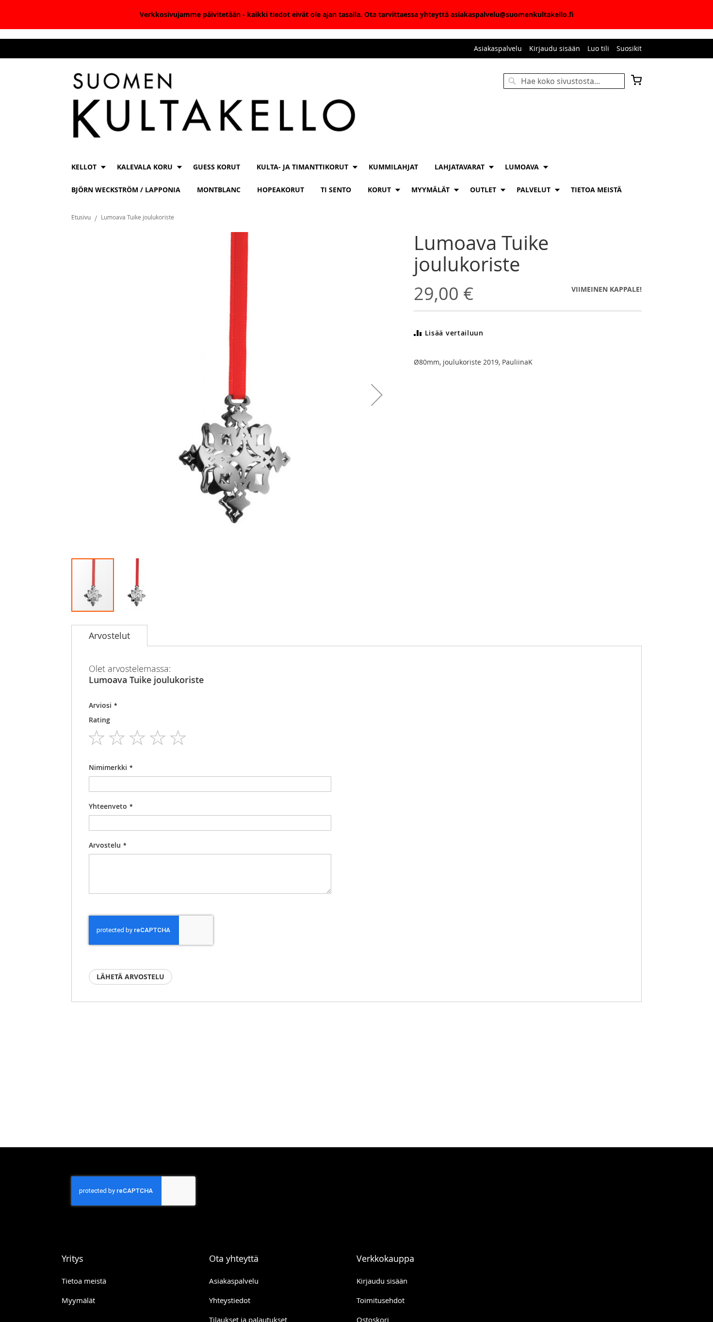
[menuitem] (85, 166)
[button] (376, 394)
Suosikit (629, 48)
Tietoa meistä (84, 1281)
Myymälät (78, 1300)
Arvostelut (109, 635)
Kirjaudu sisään (554, 48)
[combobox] (564, 81)
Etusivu (81, 217)
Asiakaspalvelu (498, 48)
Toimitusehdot (380, 1300)
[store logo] (213, 106)
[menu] (356, 178)
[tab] (109, 635)
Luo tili (598, 48)
